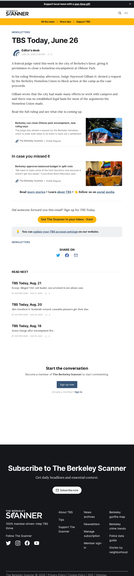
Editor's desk (31, 50)
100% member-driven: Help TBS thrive (27, 526)
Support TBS (83, 21)
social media (105, 192)
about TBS (64, 192)
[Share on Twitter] (58, 255)
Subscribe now (69, 490)
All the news (48, 21)
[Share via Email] (76, 255)
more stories (36, 192)
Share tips (65, 21)
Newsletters (21, 32)
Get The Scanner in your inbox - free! (67, 219)
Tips (61, 519)
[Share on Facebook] (67, 255)
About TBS (66, 512)
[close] (130, 4)
